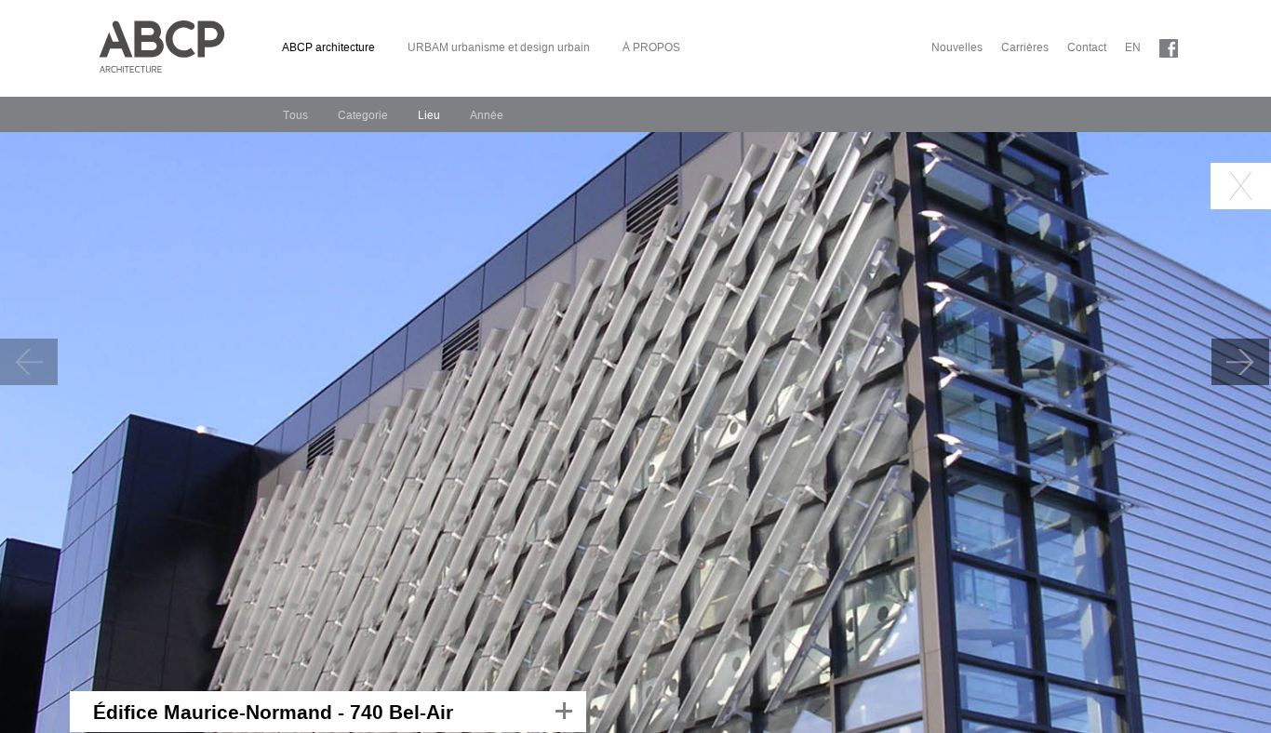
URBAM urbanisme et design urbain (499, 47)
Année (486, 115)
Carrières (1025, 47)
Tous (295, 115)
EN (1133, 47)
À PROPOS (651, 47)
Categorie (363, 115)
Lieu (429, 115)
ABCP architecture (328, 47)
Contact (1086, 47)
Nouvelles (957, 47)
